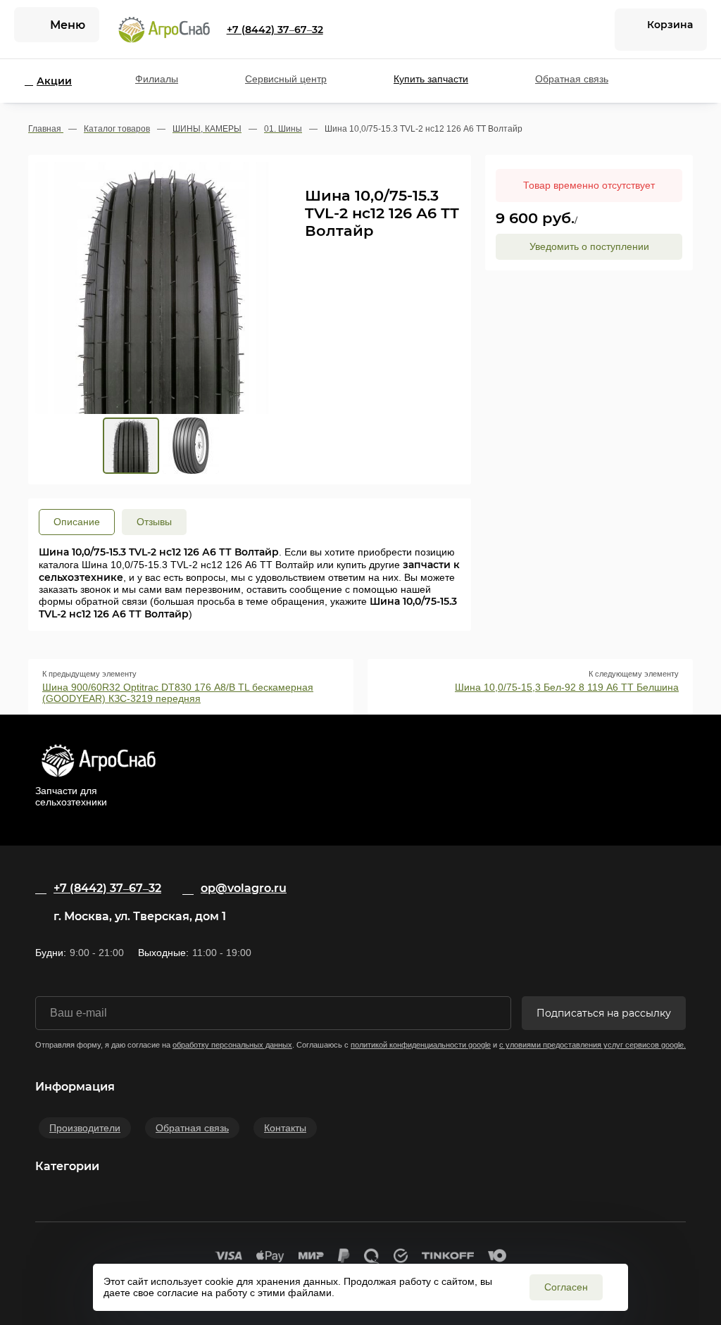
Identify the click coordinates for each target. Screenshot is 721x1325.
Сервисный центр (286, 78)
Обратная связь (571, 78)
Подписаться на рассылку (604, 1013)
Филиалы (156, 78)
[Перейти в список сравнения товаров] (588, 30)
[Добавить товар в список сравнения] (435, 172)
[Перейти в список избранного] (555, 30)
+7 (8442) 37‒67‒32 (275, 29)
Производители (84, 1128)
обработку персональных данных (232, 1045)
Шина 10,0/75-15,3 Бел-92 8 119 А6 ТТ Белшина (567, 687)
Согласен (566, 1287)
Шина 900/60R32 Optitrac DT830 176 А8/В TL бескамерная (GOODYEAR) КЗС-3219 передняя (177, 693)
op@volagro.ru (244, 888)
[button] (154, 295)
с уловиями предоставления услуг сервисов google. (592, 1045)
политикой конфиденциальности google (421, 1045)
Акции (54, 81)
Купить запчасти (431, 78)
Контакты (285, 1128)
